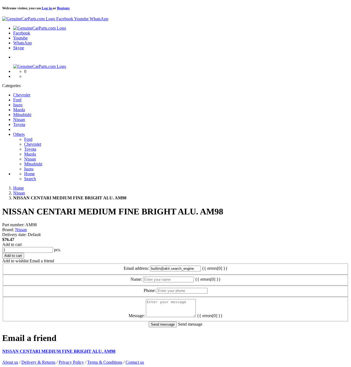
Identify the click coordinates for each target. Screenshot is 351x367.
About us (10, 362)
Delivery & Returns (38, 362)
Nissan (21, 229)
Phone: (150, 290)
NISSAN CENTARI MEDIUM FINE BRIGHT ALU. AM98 (58, 351)
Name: (136, 279)
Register (63, 8)
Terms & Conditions (104, 362)
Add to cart (12, 244)
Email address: (136, 268)
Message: (137, 315)
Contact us (135, 362)
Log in (47, 8)
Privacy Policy (71, 362)
